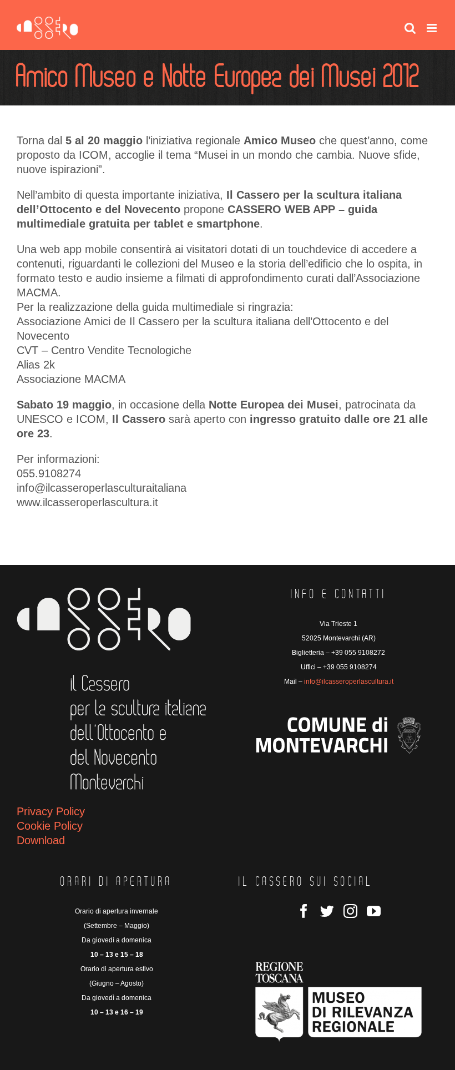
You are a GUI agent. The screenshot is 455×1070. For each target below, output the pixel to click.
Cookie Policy (50, 826)
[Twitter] (327, 911)
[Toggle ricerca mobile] (410, 28)
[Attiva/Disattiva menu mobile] (432, 28)
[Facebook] (304, 911)
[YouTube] (374, 911)
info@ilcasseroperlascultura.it (348, 681)
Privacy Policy (51, 811)
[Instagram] (350, 911)
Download (41, 840)
